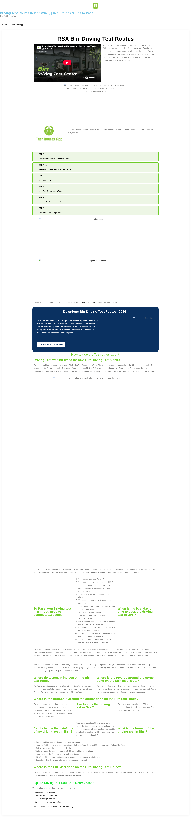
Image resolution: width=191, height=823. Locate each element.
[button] (51, 344)
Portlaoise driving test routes (46, 796)
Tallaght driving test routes (45, 799)
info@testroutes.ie (87, 302)
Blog (29, 25)
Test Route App (17, 25)
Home (4, 25)
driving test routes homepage (62, 807)
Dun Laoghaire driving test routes (48, 802)
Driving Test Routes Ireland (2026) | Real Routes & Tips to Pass (46, 13)
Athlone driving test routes (45, 793)
